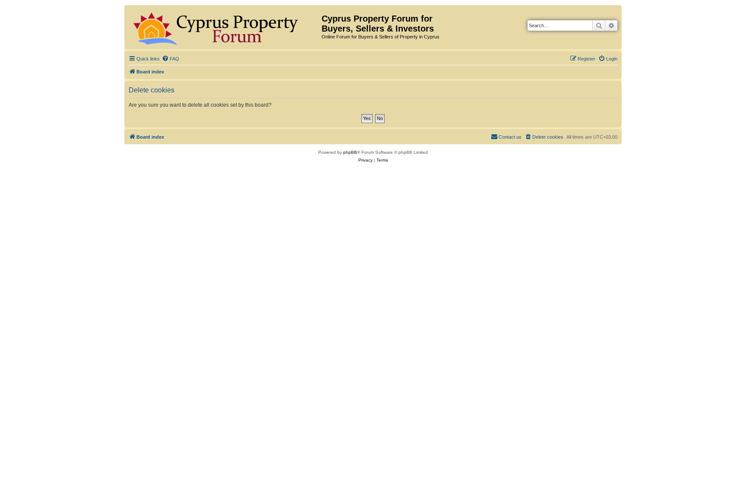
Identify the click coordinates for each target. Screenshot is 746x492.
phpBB (350, 152)
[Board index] (224, 27)
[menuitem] (170, 59)
